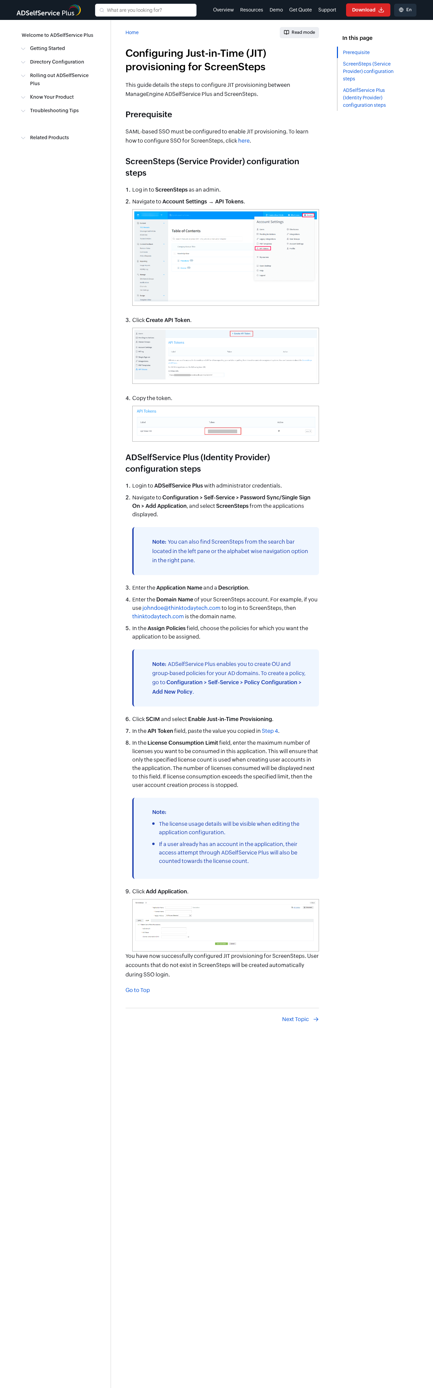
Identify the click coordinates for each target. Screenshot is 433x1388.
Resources (251, 10)
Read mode (303, 32)
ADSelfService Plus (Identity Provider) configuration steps (364, 98)
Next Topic (295, 1019)
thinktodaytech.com (158, 616)
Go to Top (138, 990)
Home (132, 32)
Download (364, 10)
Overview (223, 10)
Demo (276, 10)
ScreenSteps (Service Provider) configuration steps (368, 71)
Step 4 (270, 731)
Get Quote (300, 10)
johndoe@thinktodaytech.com (181, 608)
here (244, 141)
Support (327, 10)
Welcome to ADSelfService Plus (57, 35)
